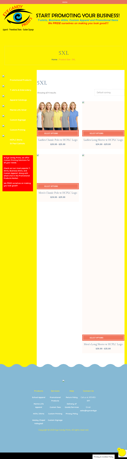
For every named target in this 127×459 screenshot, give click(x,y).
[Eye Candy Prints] (63, 381)
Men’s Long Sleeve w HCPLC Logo (103, 344)
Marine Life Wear (18, 110)
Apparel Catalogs (18, 100)
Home (54, 59)
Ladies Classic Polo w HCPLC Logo (58, 140)
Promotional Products (20, 80)
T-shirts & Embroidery (20, 90)
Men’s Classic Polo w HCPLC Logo (58, 192)
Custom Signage (18, 120)
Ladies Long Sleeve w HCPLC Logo (103, 140)
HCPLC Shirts (16, 140)
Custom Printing (17, 130)
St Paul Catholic (17, 143)
